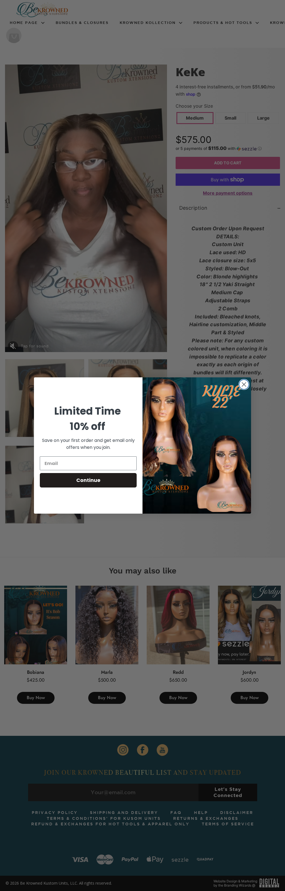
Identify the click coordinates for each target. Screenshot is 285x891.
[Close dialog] (244, 384)
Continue (88, 480)
